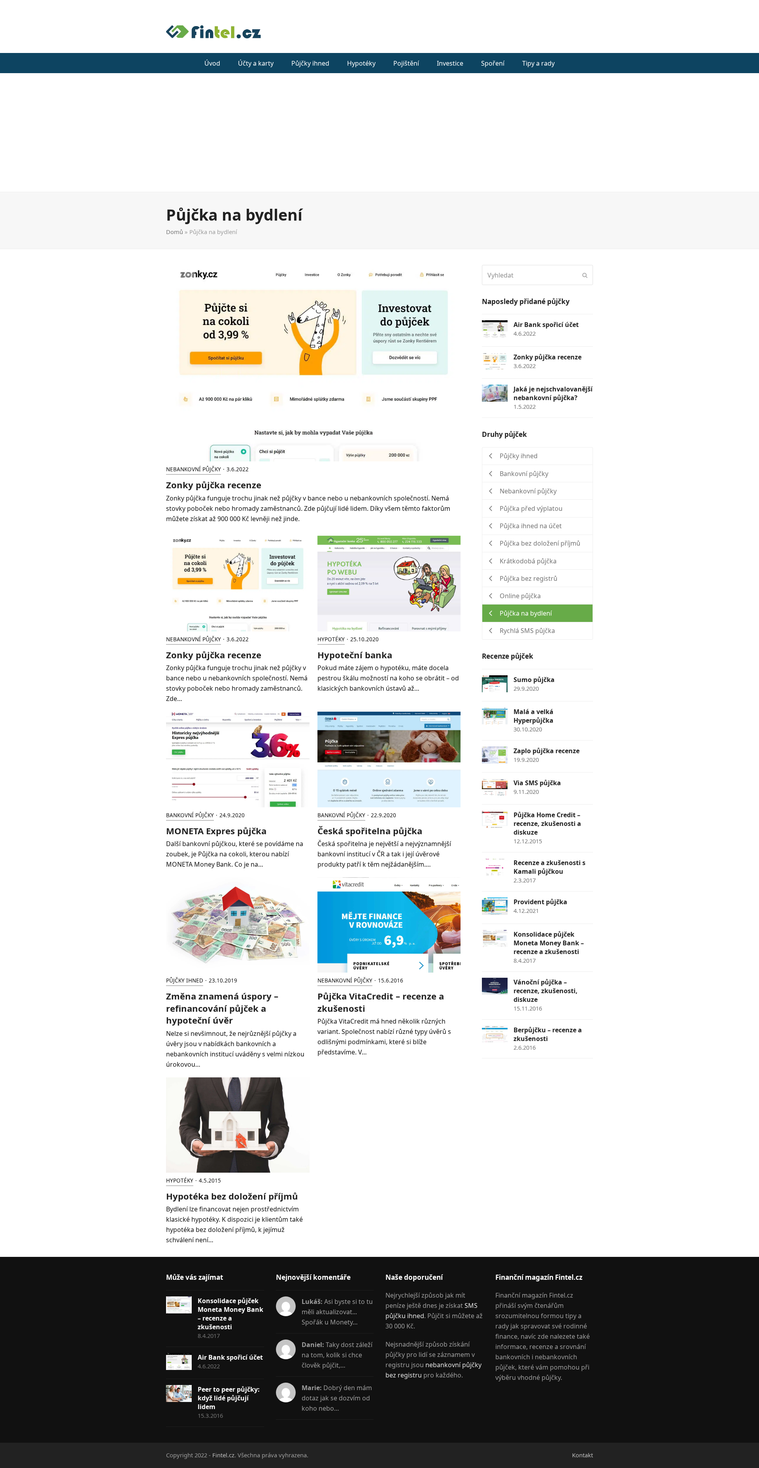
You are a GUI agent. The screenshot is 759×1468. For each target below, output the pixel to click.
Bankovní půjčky (190, 815)
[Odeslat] (584, 275)
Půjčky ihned (184, 980)
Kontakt (582, 1455)
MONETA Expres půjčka (216, 831)
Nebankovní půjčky (193, 469)
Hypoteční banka (354, 655)
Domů (174, 232)
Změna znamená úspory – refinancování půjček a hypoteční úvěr (222, 1008)
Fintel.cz (223, 1455)
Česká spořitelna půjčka (369, 831)
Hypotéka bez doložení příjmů (232, 1196)
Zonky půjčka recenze (213, 485)
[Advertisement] (379, 132)
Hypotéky (331, 639)
